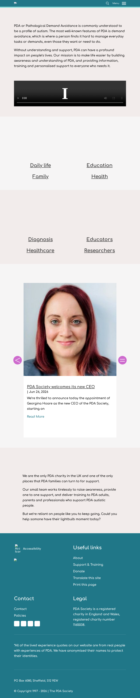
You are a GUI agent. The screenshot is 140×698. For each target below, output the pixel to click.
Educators (99, 239)
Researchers (99, 250)
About (78, 558)
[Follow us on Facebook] (16, 623)
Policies (20, 615)
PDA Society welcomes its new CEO (61, 387)
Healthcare (40, 250)
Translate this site (87, 578)
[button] (107, 3)
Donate (79, 571)
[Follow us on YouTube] (37, 623)
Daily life (40, 165)
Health (99, 176)
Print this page (84, 584)
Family (40, 176)
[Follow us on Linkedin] (30, 623)
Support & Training (88, 564)
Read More (35, 416)
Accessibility (32, 548)
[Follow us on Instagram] (23, 623)
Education (100, 165)
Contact (20, 609)
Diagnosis (40, 239)
